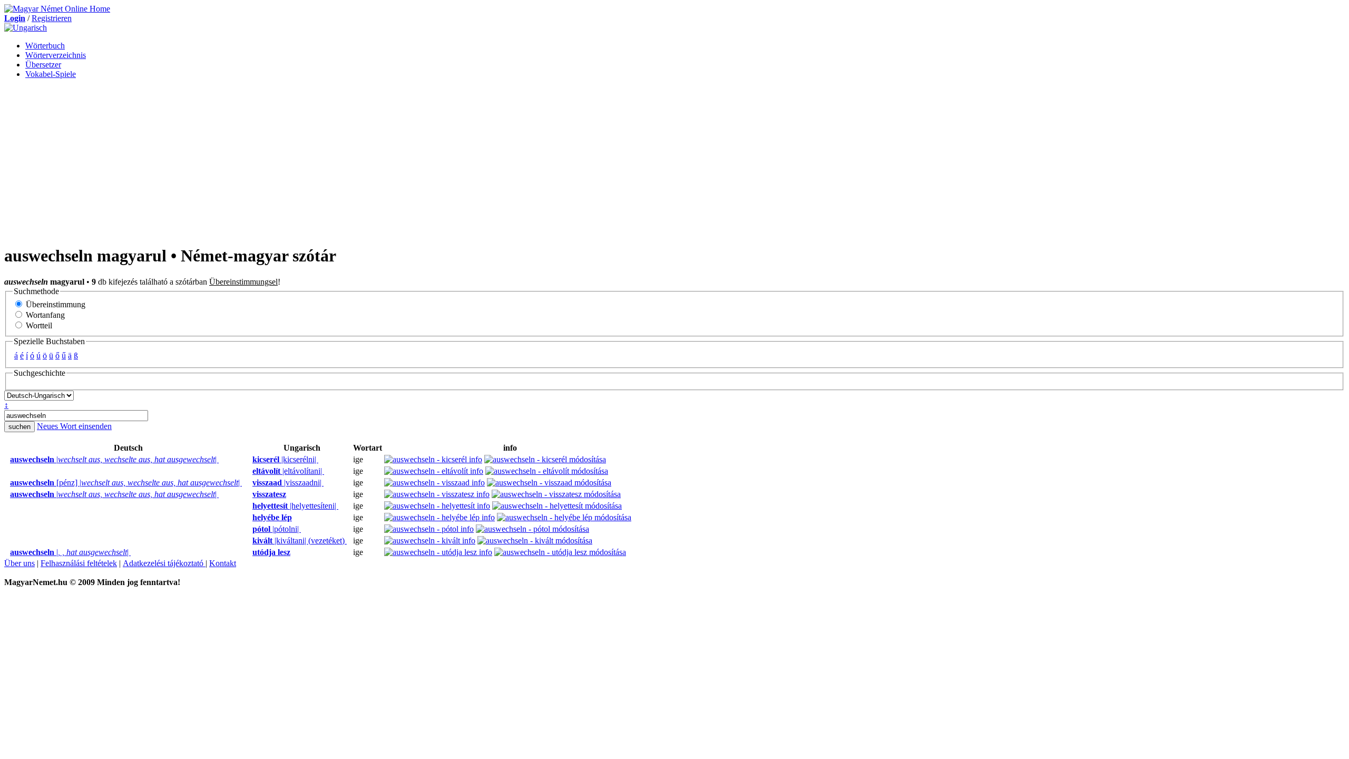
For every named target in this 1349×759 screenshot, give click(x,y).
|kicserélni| (285, 459)
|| (114, 459)
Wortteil (38, 325)
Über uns (19, 563)
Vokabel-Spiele (50, 74)
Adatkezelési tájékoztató (164, 563)
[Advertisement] (674, 161)
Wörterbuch (45, 45)
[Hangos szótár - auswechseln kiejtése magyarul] (249, 459)
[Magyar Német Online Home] (57, 8)
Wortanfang (44, 314)
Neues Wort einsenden (74, 426)
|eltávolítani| (288, 470)
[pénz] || (126, 482)
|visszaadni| (288, 482)
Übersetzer (43, 64)
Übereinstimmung (54, 304)
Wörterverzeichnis (55, 55)
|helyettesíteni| (295, 505)
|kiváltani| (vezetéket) (299, 540)
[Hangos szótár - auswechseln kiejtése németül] (7, 459)
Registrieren (52, 18)
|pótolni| (276, 528)
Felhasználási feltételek (79, 563)
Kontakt (222, 563)
